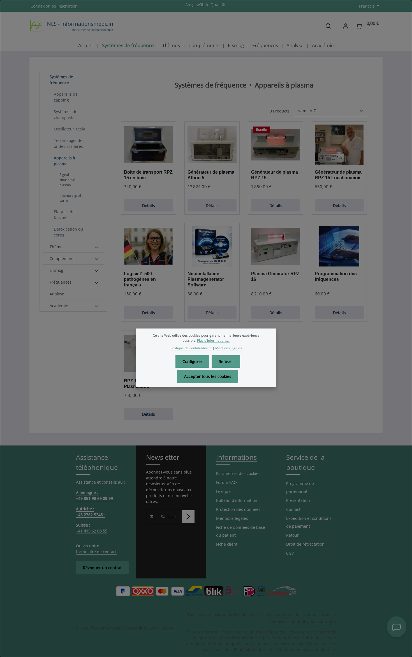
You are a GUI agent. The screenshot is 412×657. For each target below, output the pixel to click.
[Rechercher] (328, 26)
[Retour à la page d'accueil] (71, 25)
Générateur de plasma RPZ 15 (274, 175)
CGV (290, 553)
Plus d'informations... (213, 340)
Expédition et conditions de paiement (309, 522)
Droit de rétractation (305, 544)
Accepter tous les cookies (207, 376)
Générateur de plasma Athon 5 (211, 175)
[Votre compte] (345, 26)
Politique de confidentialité (191, 348)
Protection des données (238, 509)
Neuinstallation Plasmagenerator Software (206, 279)
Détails (148, 205)
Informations (236, 457)
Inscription (67, 6)
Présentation (298, 500)
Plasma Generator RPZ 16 (275, 276)
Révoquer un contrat (102, 567)
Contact (293, 509)
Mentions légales (232, 518)
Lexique (223, 491)
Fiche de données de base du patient (240, 531)
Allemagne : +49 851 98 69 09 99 (94, 495)
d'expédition (278, 614)
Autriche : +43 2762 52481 (90, 511)
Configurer (192, 361)
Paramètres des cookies (238, 473)
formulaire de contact (96, 551)
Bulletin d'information (236, 500)
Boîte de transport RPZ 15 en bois (148, 175)
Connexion (40, 6)
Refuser (226, 361)
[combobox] (319, 26)
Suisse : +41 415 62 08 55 (91, 528)
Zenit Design (161, 628)
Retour (292, 535)
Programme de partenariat (300, 487)
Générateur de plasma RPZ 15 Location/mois (338, 175)
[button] (97, 77)
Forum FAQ (226, 482)
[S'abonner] (188, 516)
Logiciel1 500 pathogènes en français (140, 279)
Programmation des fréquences (336, 276)
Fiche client (226, 544)
